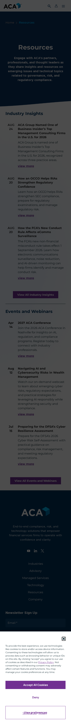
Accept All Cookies (35, 685)
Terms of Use (30, 713)
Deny (35, 697)
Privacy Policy (46, 662)
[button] (64, 639)
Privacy (43, 713)
